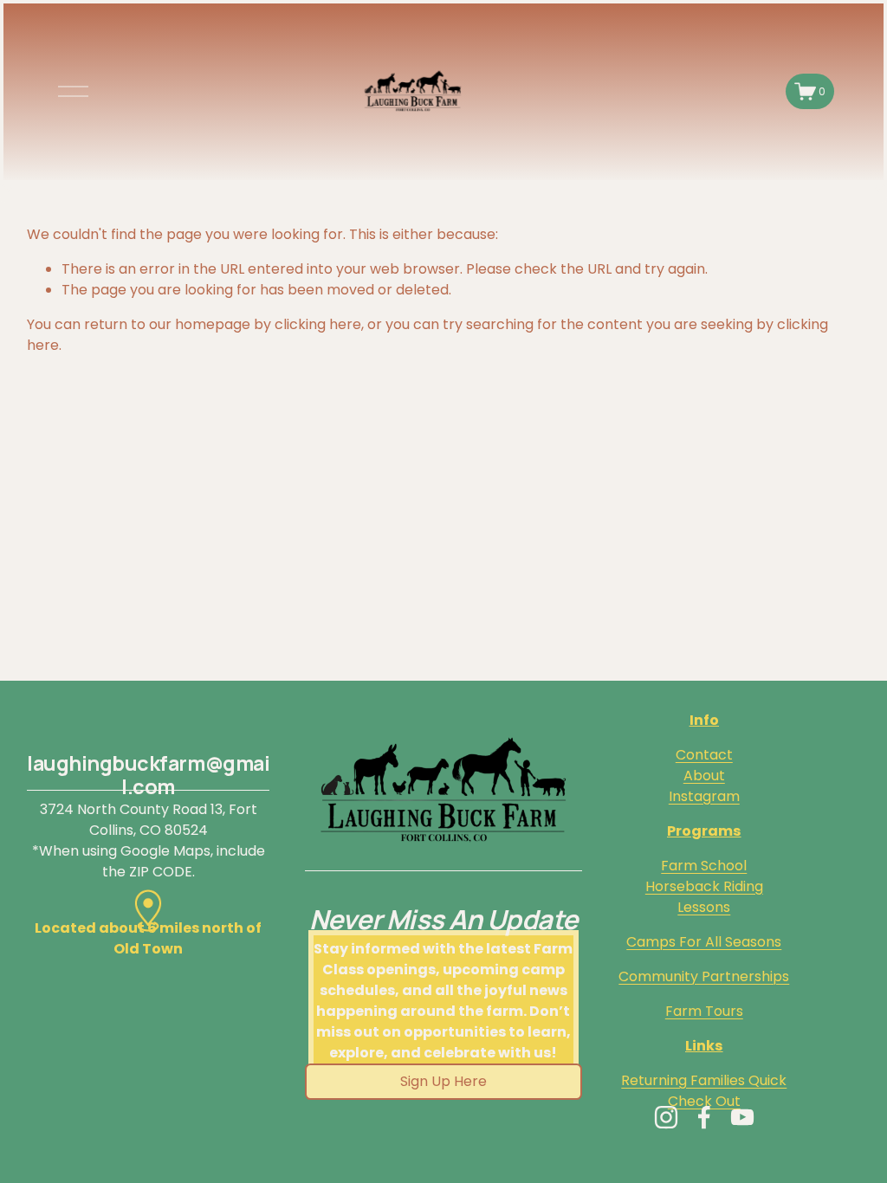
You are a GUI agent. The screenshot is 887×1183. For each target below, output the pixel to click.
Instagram (704, 796)
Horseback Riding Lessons (704, 896)
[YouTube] (742, 1117)
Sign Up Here (443, 1081)
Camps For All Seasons (703, 942)
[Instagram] (666, 1117)
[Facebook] (704, 1117)
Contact (704, 755)
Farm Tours (704, 1011)
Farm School (704, 866)
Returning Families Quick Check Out (704, 1090)
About (704, 775)
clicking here (318, 324)
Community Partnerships (703, 976)
